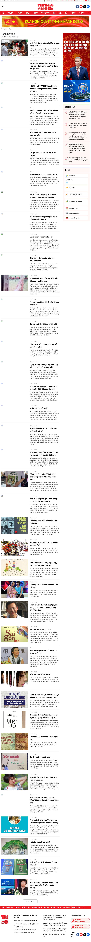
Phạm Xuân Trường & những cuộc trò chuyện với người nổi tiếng (44, 453)
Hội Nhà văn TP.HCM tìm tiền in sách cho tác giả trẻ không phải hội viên (43, 88)
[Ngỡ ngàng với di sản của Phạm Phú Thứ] (14, 867)
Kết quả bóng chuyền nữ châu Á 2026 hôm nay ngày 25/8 (78, 160)
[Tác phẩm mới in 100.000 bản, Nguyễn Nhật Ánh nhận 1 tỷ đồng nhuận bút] (14, 68)
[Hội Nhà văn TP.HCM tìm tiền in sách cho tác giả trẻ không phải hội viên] (14, 90)
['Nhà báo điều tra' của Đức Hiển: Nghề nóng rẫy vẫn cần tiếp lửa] (14, 719)
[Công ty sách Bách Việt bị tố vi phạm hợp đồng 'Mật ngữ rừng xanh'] (14, 479)
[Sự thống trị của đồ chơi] (14, 761)
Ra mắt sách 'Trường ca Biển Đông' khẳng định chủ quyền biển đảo (44, 800)
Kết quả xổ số (73, 208)
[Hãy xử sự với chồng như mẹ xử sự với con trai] (14, 349)
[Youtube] (86, 1)
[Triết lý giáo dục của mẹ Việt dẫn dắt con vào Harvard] (14, 283)
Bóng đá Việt (35, 13)
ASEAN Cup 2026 (10, 13)
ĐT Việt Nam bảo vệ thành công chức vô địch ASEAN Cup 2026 (78, 126)
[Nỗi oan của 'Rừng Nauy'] (14, 679)
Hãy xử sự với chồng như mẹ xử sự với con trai (43, 345)
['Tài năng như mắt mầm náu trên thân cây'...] (14, 525)
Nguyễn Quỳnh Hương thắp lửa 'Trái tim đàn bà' (43, 778)
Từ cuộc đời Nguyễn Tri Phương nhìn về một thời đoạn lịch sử (43, 387)
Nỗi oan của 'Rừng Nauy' (40, 674)
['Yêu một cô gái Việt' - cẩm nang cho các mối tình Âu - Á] (14, 503)
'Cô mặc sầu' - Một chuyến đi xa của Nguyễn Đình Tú (43, 218)
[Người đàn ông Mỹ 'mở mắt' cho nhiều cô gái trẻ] (14, 433)
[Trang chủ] (3, 13)
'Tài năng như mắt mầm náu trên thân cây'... (43, 522)
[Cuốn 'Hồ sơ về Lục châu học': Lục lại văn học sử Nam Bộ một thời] (14, 699)
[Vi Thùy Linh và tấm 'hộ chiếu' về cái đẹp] (14, 589)
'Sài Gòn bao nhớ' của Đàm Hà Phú (44, 174)
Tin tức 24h (19, 13)
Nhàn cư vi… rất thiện (39, 408)
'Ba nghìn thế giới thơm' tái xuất (43, 324)
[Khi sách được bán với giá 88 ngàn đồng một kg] (14, 48)
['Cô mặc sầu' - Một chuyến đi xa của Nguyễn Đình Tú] (14, 221)
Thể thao (27, 13)
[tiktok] (84, 6)
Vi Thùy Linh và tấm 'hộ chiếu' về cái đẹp (44, 586)
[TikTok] (89, 1)
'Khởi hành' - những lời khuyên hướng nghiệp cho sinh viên (43, 196)
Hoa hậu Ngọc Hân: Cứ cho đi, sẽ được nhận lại (44, 651)
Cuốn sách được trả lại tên (41, 237)
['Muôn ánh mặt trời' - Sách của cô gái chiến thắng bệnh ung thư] (14, 115)
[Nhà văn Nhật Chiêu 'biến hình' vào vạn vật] (14, 137)
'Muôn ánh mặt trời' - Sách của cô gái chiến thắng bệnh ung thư (44, 111)
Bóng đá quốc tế (45, 13)
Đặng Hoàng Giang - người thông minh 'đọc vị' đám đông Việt (44, 365)
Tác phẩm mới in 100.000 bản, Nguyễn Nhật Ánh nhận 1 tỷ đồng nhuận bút (44, 66)
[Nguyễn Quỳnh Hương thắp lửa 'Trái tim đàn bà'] (14, 782)
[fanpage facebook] (77, 6)
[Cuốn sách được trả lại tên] (14, 241)
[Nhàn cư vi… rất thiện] (14, 413)
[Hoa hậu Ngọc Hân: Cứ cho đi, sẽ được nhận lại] (14, 655)
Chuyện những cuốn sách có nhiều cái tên (42, 259)
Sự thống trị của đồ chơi (40, 757)
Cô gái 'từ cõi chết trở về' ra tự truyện (43, 154)
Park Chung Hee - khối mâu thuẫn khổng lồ (44, 303)
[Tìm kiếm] (2, 6)
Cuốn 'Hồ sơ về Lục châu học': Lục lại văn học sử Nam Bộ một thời (44, 696)
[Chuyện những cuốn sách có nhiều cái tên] (14, 262)
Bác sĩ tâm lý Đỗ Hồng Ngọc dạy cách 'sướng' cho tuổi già (43, 564)
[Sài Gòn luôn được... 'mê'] (14, 634)
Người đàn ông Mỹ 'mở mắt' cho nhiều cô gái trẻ (43, 429)
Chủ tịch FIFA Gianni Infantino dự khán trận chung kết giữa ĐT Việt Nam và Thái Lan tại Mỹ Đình (77, 148)
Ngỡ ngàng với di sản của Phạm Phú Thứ (43, 863)
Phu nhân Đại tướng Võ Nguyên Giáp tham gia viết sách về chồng (44, 821)
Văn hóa (54, 13)
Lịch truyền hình (74, 213)
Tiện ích (67, 169)
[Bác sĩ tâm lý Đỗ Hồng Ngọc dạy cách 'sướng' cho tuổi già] (14, 567)
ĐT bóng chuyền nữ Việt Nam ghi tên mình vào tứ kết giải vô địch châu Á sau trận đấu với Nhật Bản (78, 136)
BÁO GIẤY (48, 1)
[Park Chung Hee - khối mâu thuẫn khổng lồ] (14, 307)
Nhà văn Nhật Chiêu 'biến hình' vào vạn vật (43, 133)
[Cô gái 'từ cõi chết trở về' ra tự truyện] (14, 157)
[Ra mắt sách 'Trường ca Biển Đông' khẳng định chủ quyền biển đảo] (14, 802)
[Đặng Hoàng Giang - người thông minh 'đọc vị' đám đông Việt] (14, 369)
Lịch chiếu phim (74, 218)
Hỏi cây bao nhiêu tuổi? (40, 842)
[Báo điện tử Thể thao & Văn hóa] (45, 6)
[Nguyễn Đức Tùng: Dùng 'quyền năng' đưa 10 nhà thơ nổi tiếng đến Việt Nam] (14, 609)
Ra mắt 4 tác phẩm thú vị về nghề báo (44, 738)
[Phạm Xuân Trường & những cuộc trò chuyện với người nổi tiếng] (14, 457)
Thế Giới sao (73, 13)
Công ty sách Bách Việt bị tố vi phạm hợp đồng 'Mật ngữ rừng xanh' (43, 477)
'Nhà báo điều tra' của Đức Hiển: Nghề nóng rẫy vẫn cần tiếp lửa (43, 716)
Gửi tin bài (78, 1)
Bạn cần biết (81, 13)
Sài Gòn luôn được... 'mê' (40, 629)
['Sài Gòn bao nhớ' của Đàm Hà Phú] (14, 179)
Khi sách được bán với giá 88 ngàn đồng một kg (44, 44)
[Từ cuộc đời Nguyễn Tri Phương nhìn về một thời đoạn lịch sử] (14, 391)
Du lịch (60, 13)
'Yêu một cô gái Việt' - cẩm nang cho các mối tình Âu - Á (43, 500)
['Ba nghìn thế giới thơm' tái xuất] (14, 328)
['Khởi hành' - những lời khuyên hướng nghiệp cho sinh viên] (14, 199)
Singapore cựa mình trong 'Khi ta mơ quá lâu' (44, 543)
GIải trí (66, 13)
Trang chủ (4, 29)
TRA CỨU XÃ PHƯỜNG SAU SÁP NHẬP (62, 1)
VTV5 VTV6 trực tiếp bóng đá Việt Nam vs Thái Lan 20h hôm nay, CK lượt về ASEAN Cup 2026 (78, 115)
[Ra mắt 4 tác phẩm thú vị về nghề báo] (14, 741)
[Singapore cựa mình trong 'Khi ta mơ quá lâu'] (14, 547)
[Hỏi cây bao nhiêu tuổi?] (14, 846)
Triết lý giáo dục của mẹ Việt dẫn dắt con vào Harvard (44, 279)
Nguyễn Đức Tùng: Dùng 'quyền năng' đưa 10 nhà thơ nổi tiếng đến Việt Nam (43, 607)
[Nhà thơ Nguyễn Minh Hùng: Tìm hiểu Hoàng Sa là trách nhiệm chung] (14, 887)
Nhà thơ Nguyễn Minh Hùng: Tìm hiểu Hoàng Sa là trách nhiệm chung (44, 885)
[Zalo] (88, 6)
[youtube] (81, 6)
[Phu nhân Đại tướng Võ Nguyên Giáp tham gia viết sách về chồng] (14, 824)
